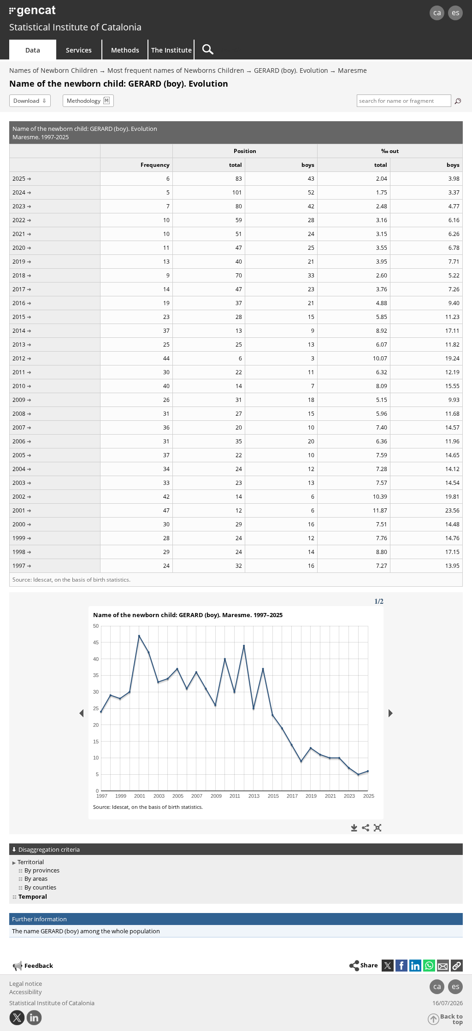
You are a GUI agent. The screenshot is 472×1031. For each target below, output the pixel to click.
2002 (18, 497)
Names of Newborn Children (53, 70)
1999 (18, 538)
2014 (18, 331)
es (456, 12)
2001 (18, 510)
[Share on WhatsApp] (429, 966)
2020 (18, 248)
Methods (125, 50)
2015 (18, 317)
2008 (18, 414)
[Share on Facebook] (401, 966)
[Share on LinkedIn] (415, 966)
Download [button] (26, 101)
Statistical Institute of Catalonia (75, 27)
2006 (18, 441)
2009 (18, 400)
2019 (18, 261)
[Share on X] (388, 966)
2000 (18, 524)
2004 (18, 469)
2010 (18, 386)
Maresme (352, 70)
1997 (18, 566)
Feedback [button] (38, 965)
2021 (18, 234)
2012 (18, 358)
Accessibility (25, 992)
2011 (18, 372)
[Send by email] (443, 966)
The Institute (171, 50)
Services (79, 50)
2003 (18, 483)
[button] (457, 966)
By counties (40, 887)
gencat (100, 14)
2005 (18, 455)
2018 (18, 275)
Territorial (31, 862)
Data (32, 50)
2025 (18, 179)
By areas (35, 878)
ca (437, 12)
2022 (18, 220)
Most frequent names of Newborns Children (175, 70)
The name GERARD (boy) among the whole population (86, 931)
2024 (18, 192)
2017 (18, 289)
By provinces (41, 870)
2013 (18, 344)
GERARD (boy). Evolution (291, 70)
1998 (18, 552)
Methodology (83, 101)
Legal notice (25, 983)
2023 (18, 206)
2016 (18, 303)
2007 (18, 427)
